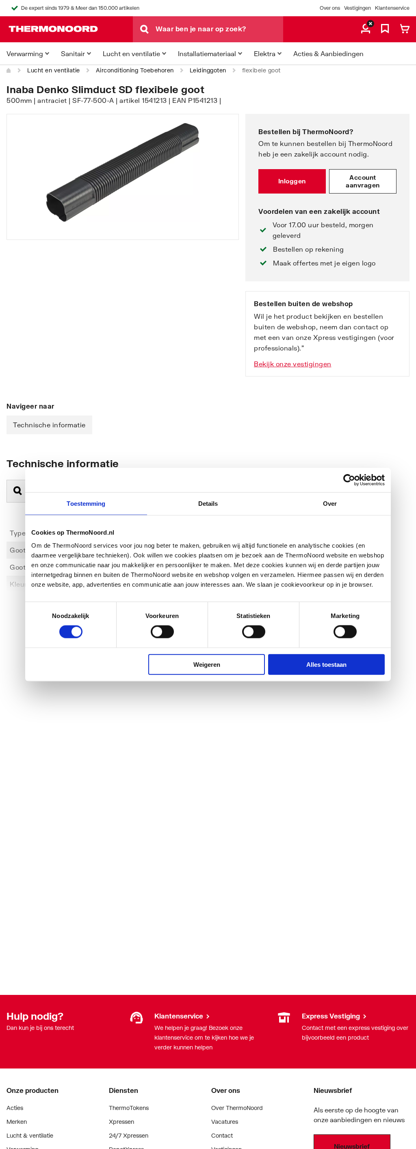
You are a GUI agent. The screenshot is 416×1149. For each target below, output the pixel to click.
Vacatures (224, 1121)
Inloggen (292, 181)
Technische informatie (49, 425)
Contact (222, 1135)
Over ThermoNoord (237, 1107)
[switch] (162, 631)
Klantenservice (392, 8)
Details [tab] (208, 503)
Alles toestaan (326, 664)
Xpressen (121, 1121)
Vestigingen (357, 8)
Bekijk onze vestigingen (293, 364)
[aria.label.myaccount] (366, 29)
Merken (16, 1121)
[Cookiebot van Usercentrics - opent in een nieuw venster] (349, 480)
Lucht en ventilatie (53, 70)
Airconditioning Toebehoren (135, 70)
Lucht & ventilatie (29, 1135)
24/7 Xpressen (128, 1135)
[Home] (8, 70)
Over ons (330, 8)
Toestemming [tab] (86, 503)
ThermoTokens (129, 1107)
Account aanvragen (363, 181)
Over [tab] (330, 503)
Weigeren (206, 664)
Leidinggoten (208, 70)
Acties (14, 1107)
